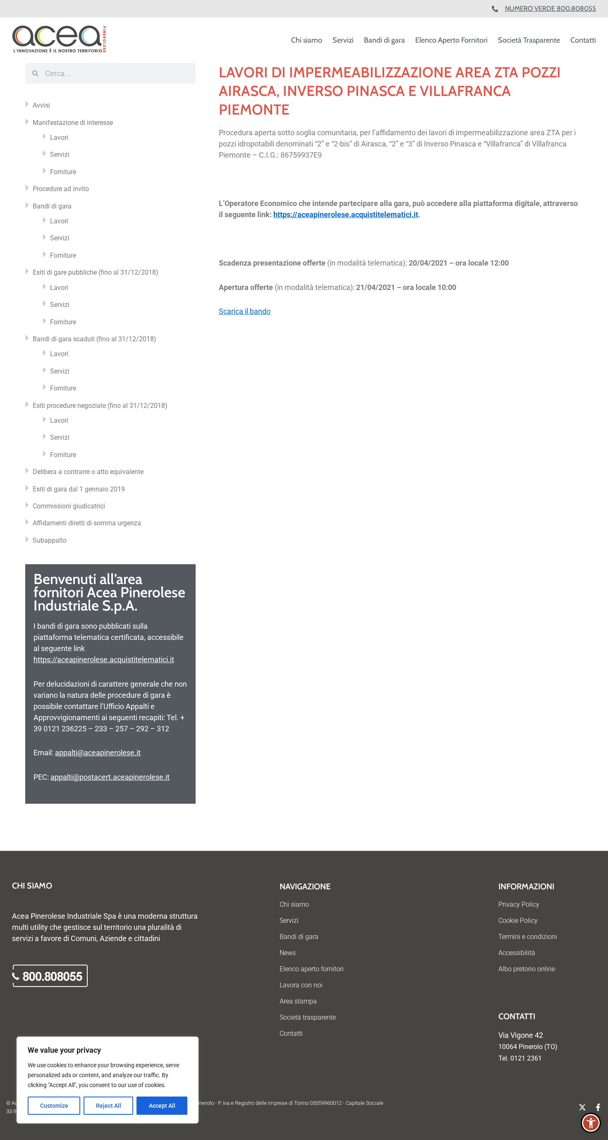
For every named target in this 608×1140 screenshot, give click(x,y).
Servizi (343, 40)
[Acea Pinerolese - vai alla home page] (60, 40)
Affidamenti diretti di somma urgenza (87, 523)
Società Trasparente (529, 40)
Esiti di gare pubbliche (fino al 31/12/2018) (95, 272)
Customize (54, 1105)
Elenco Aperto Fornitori (451, 40)
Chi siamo (306, 40)
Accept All (162, 1105)
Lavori (59, 137)
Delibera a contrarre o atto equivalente (88, 472)
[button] (591, 1123)
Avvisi (41, 105)
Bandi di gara (384, 40)
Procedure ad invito (61, 189)
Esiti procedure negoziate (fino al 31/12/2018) (100, 406)
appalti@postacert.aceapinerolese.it (110, 777)
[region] (108, 1080)
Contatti (583, 40)
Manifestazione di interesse (73, 123)
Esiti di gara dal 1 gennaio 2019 (79, 489)
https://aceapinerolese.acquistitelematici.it (104, 659)
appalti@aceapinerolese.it (98, 752)
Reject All (108, 1105)
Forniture (63, 172)
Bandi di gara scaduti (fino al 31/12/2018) (94, 339)
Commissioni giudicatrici (69, 506)
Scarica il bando (244, 311)
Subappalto (50, 540)
